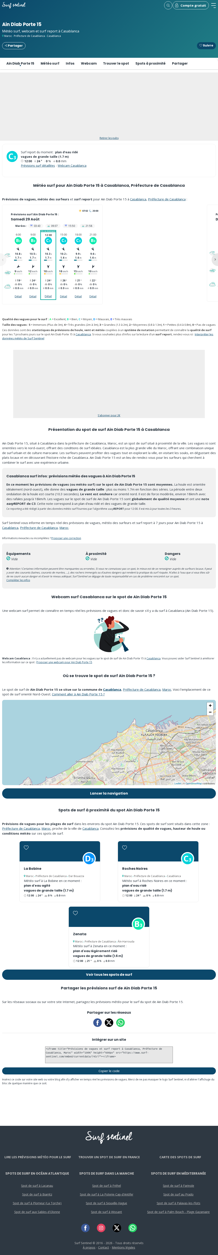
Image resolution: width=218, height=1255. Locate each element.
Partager (15, 45)
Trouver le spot (116, 63)
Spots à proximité (150, 63)
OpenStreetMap (193, 783)
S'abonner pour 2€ (109, 415)
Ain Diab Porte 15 (20, 63)
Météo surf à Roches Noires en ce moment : (154, 881)
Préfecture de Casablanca (29, 36)
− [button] (210, 712)
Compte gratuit (193, 5)
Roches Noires (135, 868)
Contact (103, 1247)
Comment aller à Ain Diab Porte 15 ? (78, 694)
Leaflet (177, 783)
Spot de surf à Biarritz (37, 1194)
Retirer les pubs (109, 138)
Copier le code (109, 1071)
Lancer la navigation (109, 793)
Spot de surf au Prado (178, 1194)
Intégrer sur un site (109, 1039)
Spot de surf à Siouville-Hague (106, 1203)
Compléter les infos (18, 580)
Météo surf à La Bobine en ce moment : (53, 881)
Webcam (89, 63)
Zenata (79, 934)
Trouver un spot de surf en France (109, 1157)
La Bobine (32, 868)
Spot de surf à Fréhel (106, 1186)
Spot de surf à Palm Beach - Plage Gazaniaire (178, 1212)
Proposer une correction (66, 538)
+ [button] (210, 705)
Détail (18, 296)
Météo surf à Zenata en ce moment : (99, 946)
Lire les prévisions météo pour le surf (37, 1157)
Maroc (8, 36)
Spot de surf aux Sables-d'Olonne (37, 1212)
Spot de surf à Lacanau (37, 1186)
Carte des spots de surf (180, 1157)
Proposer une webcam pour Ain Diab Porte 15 (64, 662)
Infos (70, 63)
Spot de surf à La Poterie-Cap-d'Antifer (106, 1194)
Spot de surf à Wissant (106, 1212)
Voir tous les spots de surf (109, 974)
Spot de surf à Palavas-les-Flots (178, 1203)
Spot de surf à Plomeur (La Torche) (37, 1203)
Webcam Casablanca (72, 166)
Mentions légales (123, 1247)
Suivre (207, 45)
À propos (89, 1247)
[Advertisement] (109, 106)
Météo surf (50, 63)
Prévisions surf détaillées (38, 166)
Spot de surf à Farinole (178, 1186)
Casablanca (54, 36)
